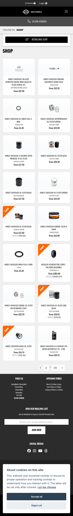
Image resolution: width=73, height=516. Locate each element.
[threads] (45, 451)
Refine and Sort (39, 39)
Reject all (36, 505)
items (29, 3)
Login (42, 3)
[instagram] (33, 451)
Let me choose (47, 487)
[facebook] (28, 451)
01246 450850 (39, 21)
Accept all (36, 496)
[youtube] (39, 451)
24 (55, 367)
